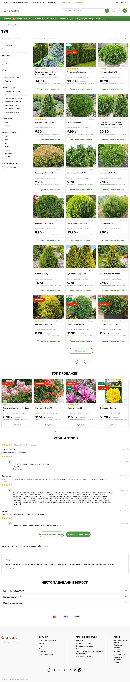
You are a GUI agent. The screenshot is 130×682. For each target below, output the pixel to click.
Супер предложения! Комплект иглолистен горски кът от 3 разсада (47, 73)
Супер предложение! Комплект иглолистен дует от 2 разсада (112, 124)
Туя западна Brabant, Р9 (76, 173)
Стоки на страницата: (116, 39)
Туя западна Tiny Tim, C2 (109, 324)
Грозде (91, 19)
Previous (5, 401)
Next (124, 401)
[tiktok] (70, 670)
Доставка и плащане (20, 2)
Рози (31, 19)
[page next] (86, 361)
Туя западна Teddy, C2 (75, 324)
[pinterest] (75, 670)
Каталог (7, 19)
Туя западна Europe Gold (76, 274)
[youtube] (65, 670)
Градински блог (121, 2)
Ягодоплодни (81, 19)
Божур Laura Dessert (108, 408)
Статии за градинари (84, 643)
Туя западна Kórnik (107, 223)
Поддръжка (78, 2)
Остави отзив (65, 2)
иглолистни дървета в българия (34, 546)
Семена (98, 19)
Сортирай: (37, 39)
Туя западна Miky (41, 274)
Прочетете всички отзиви (51, 534)
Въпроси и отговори (118, 658)
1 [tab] (55, 431)
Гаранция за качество (118, 651)
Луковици (62, 19)
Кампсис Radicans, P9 (43, 408)
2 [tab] (58, 431)
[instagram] (59, 670)
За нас (5, 2)
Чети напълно (11, 568)
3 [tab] (61, 431)
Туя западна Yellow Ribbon (110, 274)
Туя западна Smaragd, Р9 (44, 122)
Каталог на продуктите (47, 640)
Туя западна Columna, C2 (76, 72)
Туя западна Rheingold (43, 324)
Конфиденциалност (46, 655)
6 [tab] (69, 431)
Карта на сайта (81, 649)
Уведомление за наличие (48, 89)
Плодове (70, 19)
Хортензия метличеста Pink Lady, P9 (16, 409)
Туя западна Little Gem (108, 173)
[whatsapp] (80, 670)
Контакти (51, 2)
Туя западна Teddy (74, 122)
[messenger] (49, 670)
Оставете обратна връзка (78, 534)
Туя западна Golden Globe (77, 223)
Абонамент (80, 640)
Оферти (18, 19)
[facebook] (54, 670)
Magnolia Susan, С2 (75, 408)
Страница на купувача (84, 646)
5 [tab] (66, 431)
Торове (105, 19)
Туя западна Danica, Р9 (108, 72)
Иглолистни (51, 19)
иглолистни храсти (9, 546)
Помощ (41, 649)
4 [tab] (63, 431)
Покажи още (80, 351)
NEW (25, 19)
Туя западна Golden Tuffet (45, 173)
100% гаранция (38, 2)
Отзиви (116, 662)
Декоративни (39, 19)
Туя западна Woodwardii (44, 223)
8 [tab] (74, 431)
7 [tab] (72, 431)
